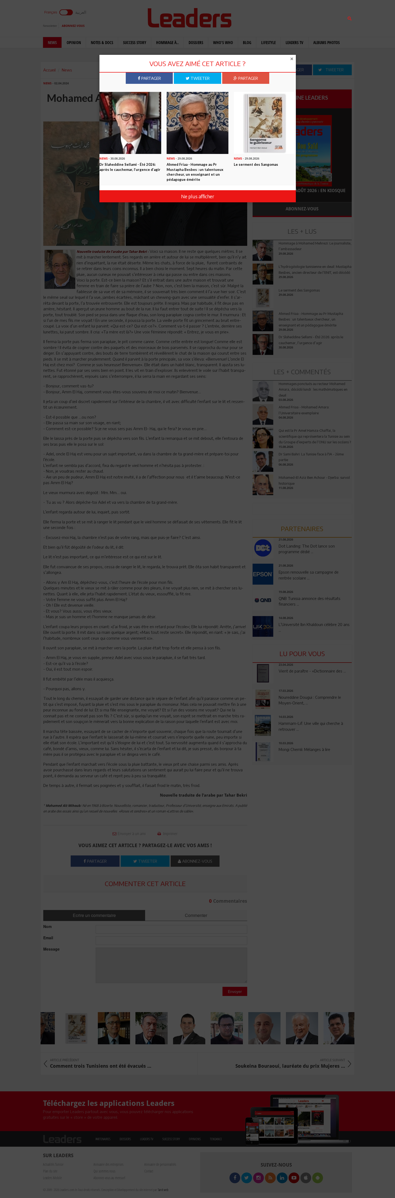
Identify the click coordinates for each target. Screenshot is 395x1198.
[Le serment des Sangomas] (265, 122)
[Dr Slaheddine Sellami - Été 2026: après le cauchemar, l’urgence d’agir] (130, 122)
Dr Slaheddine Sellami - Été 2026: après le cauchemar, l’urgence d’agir (129, 167)
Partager (150, 78)
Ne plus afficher (197, 196)
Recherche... (265, 17)
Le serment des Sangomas (256, 164)
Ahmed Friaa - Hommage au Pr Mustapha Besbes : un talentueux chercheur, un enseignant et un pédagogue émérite (195, 172)
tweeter (199, 78)
